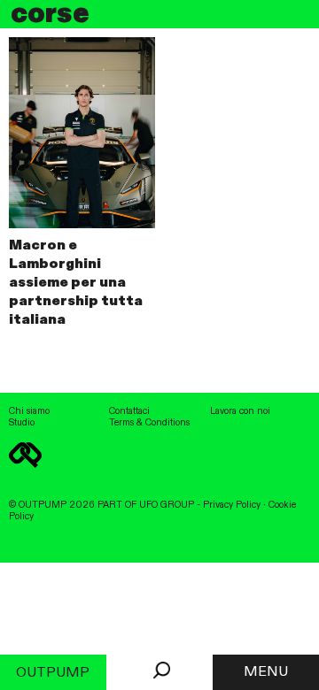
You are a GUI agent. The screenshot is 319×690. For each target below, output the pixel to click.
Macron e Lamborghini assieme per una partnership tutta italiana (76, 282)
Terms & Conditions (149, 422)
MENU (266, 672)
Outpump (52, 673)
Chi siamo (29, 411)
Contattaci (129, 411)
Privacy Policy (232, 505)
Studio (22, 422)
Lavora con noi (240, 411)
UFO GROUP (166, 505)
